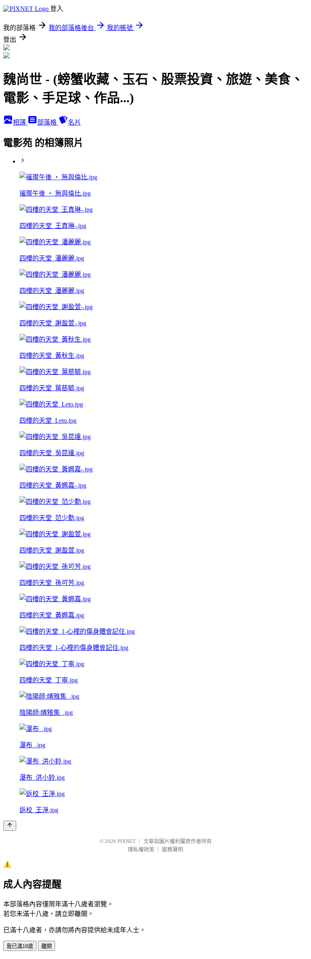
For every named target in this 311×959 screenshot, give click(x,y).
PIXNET (126, 841)
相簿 (20, 122)
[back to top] (9, 826)
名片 (74, 122)
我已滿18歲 (19, 946)
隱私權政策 (141, 849)
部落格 (47, 122)
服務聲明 (172, 849)
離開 (46, 946)
